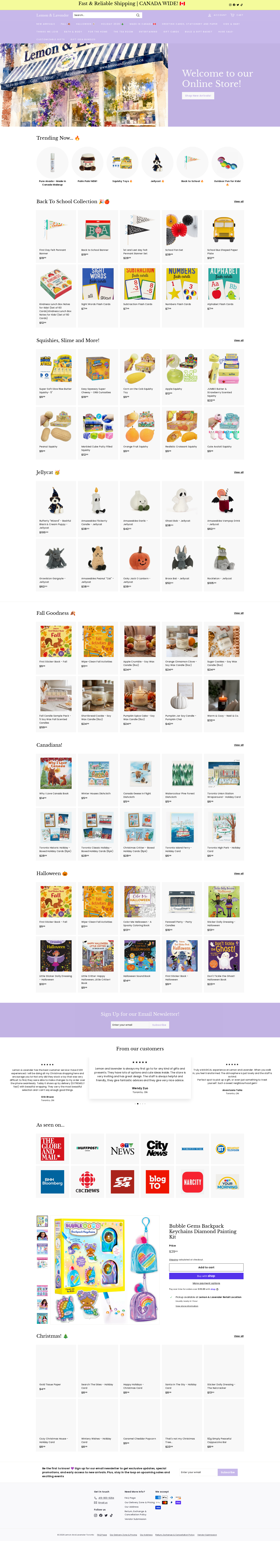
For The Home (98, 31)
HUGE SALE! (225, 31)
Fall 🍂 (66, 23)
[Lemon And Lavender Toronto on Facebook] (100, 1515)
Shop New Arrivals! (198, 95)
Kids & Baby (232, 23)
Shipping (173, 1259)
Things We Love (47, 31)
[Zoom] (104, 1270)
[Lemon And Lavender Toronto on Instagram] (95, 1515)
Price (172, 1245)
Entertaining (148, 31)
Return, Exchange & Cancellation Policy (135, 1513)
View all (239, 201)
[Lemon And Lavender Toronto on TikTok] (111, 1515)
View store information (187, 1306)
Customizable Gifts (50, 39)
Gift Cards (171, 31)
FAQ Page (130, 1497)
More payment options (206, 1283)
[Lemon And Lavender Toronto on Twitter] (106, 1515)
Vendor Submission (135, 1519)
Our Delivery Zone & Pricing (140, 1502)
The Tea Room (123, 31)
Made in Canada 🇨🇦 (143, 23)
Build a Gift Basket (199, 31)
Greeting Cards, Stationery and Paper (190, 23)
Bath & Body (73, 31)
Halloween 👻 (85, 23)
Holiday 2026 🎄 (112, 23)
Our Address (132, 1506)
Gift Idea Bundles (83, 39)
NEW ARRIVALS (45, 23)
